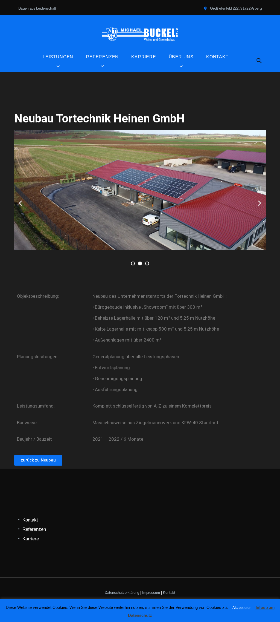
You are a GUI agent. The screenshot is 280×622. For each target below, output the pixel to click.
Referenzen (102, 57)
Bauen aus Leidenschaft (37, 8)
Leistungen (58, 57)
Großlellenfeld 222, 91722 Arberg (236, 8)
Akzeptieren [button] (241, 608)
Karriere (143, 57)
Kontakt (217, 57)
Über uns (181, 57)
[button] (20, 202)
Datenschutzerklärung (122, 593)
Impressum (151, 593)
